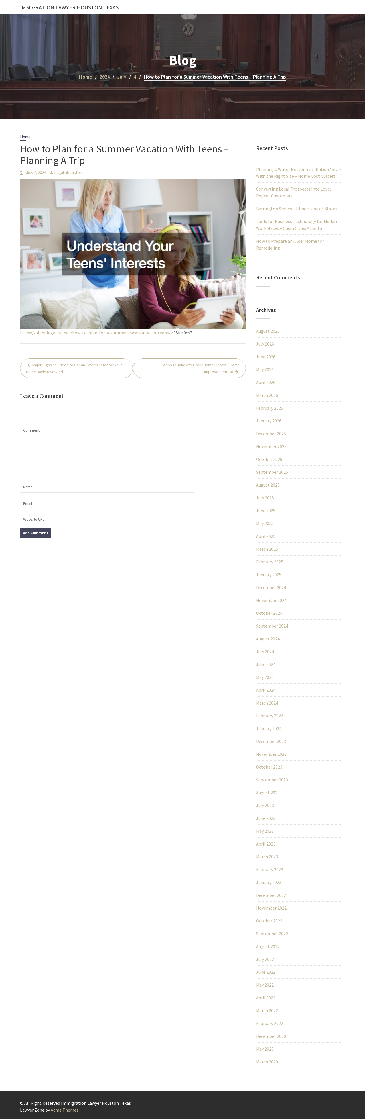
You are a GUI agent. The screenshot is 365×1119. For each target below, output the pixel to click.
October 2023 (269, 767)
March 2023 (267, 856)
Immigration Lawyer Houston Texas (69, 7)
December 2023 (271, 741)
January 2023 (268, 882)
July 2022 (265, 959)
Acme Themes (64, 1110)
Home (25, 137)
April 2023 (265, 844)
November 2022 (271, 908)
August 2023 (268, 792)
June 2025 (265, 510)
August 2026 (268, 331)
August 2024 (268, 639)
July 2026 (265, 344)
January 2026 (268, 421)
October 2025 (269, 459)
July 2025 (265, 498)
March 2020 (267, 1062)
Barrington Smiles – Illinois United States (296, 208)
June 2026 (265, 357)
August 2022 (268, 946)
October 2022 (269, 921)
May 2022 (265, 985)
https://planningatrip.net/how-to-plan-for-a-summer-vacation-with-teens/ (95, 333)
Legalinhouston (68, 172)
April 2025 (265, 536)
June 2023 (265, 818)
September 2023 (272, 780)
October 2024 (269, 613)
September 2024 (272, 626)
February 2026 (269, 408)
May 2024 (265, 677)
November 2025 (271, 446)
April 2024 (265, 690)
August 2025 (268, 485)
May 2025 (265, 523)
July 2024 (265, 651)
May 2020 (265, 1049)
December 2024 (271, 587)
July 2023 (265, 805)
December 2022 (271, 895)
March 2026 (267, 395)
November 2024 (271, 600)
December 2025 (271, 433)
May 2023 (265, 831)
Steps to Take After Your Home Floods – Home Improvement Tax (201, 368)
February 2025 (269, 562)
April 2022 (265, 997)
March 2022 (267, 1010)
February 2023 (269, 869)
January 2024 (268, 728)
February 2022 (269, 1023)
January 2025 (268, 574)
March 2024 (267, 703)
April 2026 (265, 382)
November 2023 (271, 754)
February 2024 (269, 715)
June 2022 (265, 972)
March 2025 (267, 549)
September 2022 (272, 933)
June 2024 (265, 664)
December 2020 (271, 1036)
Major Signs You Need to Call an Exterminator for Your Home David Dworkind (74, 368)
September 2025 (272, 472)
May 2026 (265, 369)
